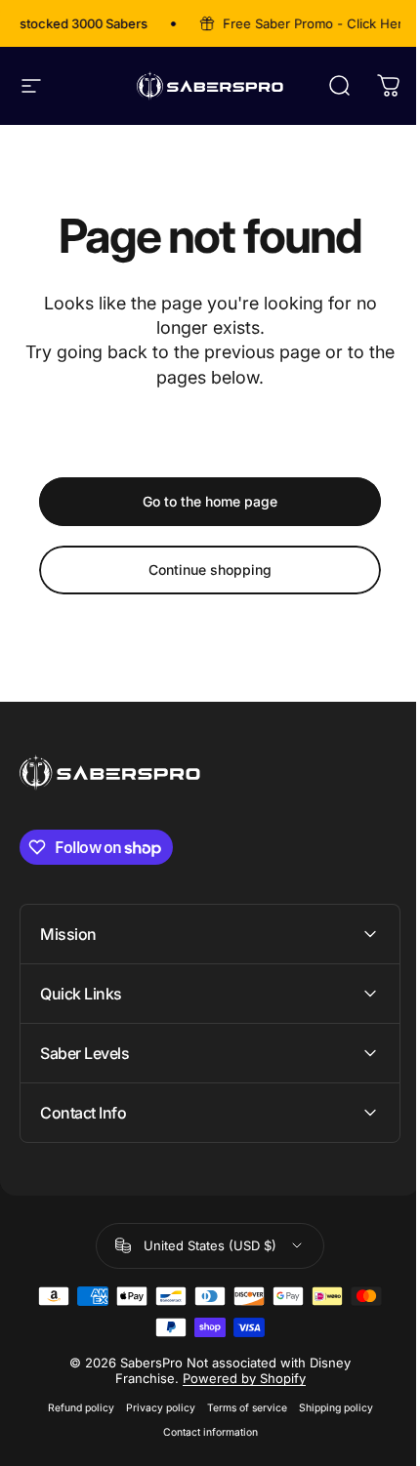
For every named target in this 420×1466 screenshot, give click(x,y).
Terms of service (239, 1408)
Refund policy (73, 1408)
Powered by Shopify (236, 1378)
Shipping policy (328, 1408)
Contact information (202, 1432)
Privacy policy (153, 1408)
